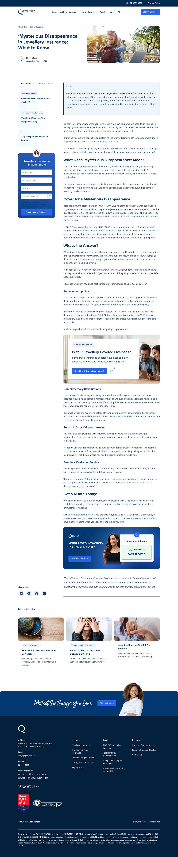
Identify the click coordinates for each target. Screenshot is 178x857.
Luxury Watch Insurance (83, 762)
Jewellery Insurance (81, 745)
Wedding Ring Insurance (83, 758)
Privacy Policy (139, 822)
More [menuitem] (120, 12)
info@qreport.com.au (26, 756)
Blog (31, 27)
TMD (116, 843)
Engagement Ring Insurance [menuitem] (64, 12)
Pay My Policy (154, 3)
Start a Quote (106, 703)
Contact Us (137, 755)
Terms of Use (154, 822)
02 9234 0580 (23, 765)
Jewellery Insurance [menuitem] (88, 12)
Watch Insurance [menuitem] (107, 12)
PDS (109, 843)
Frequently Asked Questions (145, 750)
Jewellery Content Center (143, 745)
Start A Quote (149, 12)
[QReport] (27, 12)
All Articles (22, 27)
